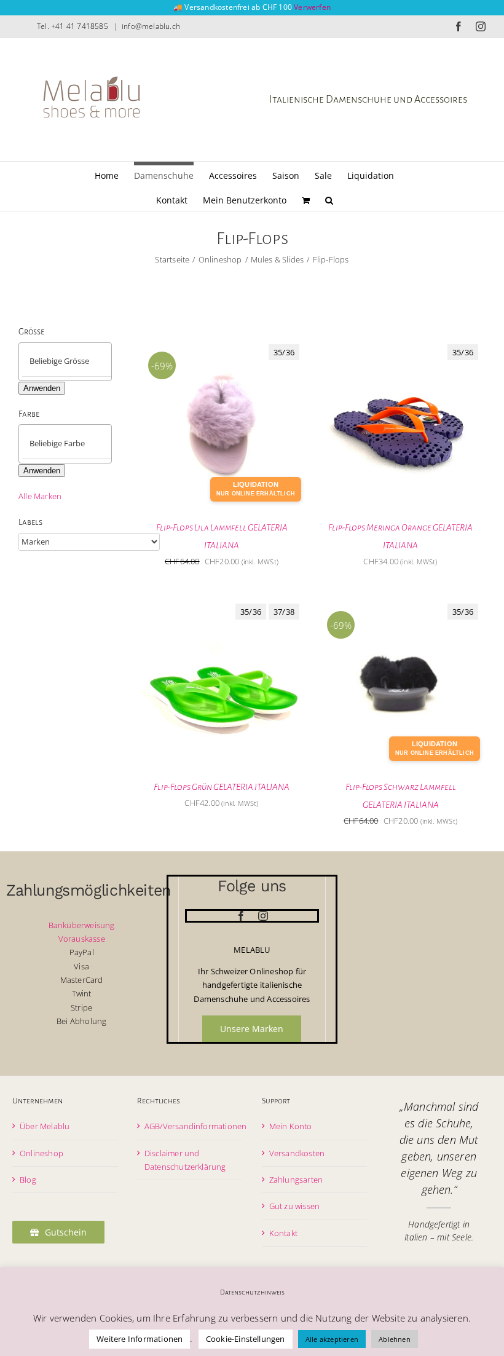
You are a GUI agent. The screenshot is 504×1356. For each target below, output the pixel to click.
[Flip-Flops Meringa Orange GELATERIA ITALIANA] (400, 344)
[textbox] (76, 361)
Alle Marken (39, 496)
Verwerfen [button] (312, 7)
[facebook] (241, 916)
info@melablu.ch (151, 26)
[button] (329, 198)
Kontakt (283, 1233)
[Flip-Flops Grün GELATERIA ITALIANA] (221, 603)
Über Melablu (44, 1126)
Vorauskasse (81, 938)
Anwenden (41, 388)
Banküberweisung (82, 925)
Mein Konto (290, 1126)
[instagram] (263, 916)
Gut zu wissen (294, 1206)
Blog (28, 1179)
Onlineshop (41, 1153)
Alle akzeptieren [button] (331, 1339)
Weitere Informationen (139, 1338)
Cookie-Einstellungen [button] (245, 1338)
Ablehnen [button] (395, 1339)
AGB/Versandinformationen (195, 1126)
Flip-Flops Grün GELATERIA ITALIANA (221, 787)
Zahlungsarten (296, 1179)
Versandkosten (297, 1153)
